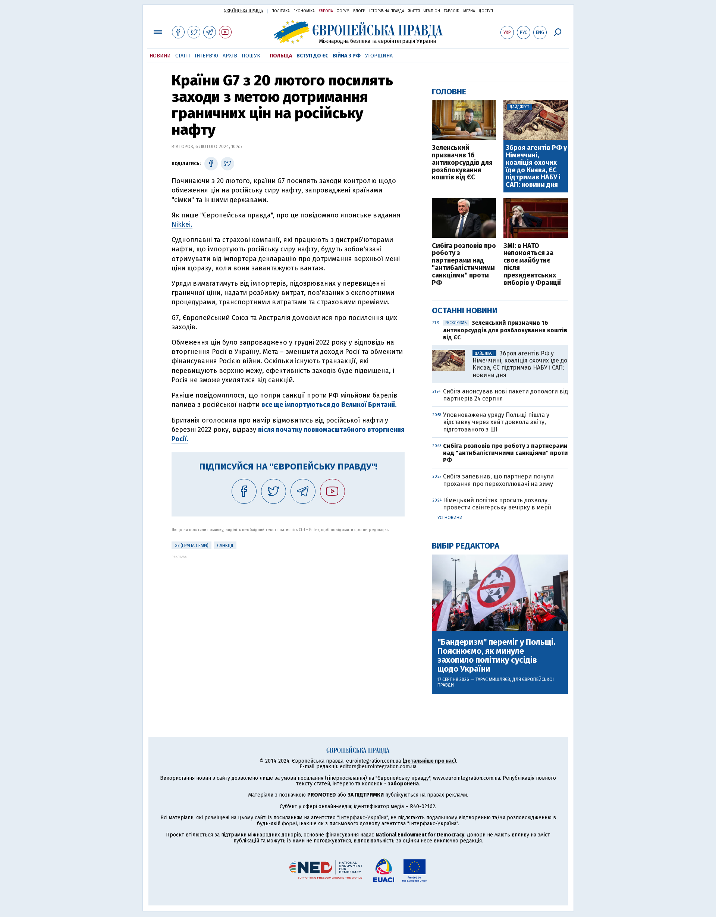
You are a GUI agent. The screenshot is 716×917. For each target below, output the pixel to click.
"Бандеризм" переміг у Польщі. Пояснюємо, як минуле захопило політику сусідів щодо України (496, 656)
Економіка (304, 11)
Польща (281, 56)
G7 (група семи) (191, 545)
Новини (160, 56)
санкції (225, 545)
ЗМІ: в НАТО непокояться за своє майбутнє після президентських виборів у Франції (532, 264)
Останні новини (464, 310)
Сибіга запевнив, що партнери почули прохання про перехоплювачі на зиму (498, 480)
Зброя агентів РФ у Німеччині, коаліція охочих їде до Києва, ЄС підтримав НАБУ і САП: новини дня (536, 166)
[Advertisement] (288, 611)
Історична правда (386, 11)
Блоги (359, 11)
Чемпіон (432, 11)
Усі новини (449, 517)
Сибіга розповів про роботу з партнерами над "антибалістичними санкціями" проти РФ (464, 264)
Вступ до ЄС (312, 56)
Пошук (251, 56)
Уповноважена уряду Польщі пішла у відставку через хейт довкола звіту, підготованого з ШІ (496, 422)
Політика (280, 11)
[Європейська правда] (358, 32)
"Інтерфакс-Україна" (362, 817)
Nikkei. (182, 224)
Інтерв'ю (206, 56)
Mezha (469, 11)
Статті (182, 56)
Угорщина (379, 56)
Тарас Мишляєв (492, 679)
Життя (414, 11)
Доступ (486, 11)
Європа (325, 11)
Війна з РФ (347, 56)
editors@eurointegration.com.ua (378, 766)
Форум (343, 11)
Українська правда (243, 10)
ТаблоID (451, 11)
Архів (230, 56)
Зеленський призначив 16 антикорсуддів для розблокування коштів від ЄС (462, 162)
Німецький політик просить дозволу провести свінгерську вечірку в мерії (497, 504)
